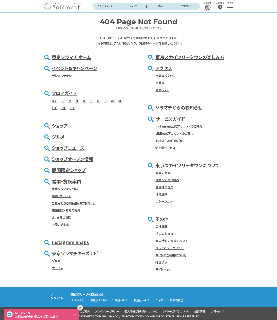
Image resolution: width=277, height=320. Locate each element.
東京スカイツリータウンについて (187, 165)
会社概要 (161, 226)
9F (120, 101)
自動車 (160, 82)
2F (70, 101)
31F (72, 108)
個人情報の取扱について (171, 240)
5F (91, 101)
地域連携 (161, 194)
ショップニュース (68, 148)
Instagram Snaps (70, 242)
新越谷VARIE (141, 300)
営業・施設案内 (66, 181)
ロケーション (163, 201)
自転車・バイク (164, 75)
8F (113, 101)
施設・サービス (61, 196)
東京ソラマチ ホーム (71, 57)
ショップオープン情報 (72, 159)
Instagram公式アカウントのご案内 (178, 126)
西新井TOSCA (99, 300)
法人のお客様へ (165, 233)
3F (77, 101)
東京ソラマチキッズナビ (75, 253)
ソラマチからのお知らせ (178, 107)
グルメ (160, 6)
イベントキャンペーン (106, 6)
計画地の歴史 (164, 187)
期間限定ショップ (69, 170)
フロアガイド (186, 6)
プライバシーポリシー (169, 248)
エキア (159, 300)
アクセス (163, 68)
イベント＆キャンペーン (74, 68)
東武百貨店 (176, 300)
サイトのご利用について (170, 255)
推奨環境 (161, 262)
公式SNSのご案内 (79, 311)
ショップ (133, 6)
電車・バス (162, 90)
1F (62, 101)
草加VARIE (121, 300)
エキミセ (79, 300)
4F (84, 101)
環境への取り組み (167, 180)
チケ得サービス (165, 147)
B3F (54, 101)
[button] (41, 314)
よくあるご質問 (61, 217)
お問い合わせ (61, 224)
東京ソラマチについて (66, 188)
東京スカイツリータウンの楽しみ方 (189, 57)
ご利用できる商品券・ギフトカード (74, 203)
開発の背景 (163, 172)
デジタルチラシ (62, 75)
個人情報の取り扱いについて (140, 311)
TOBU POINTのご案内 (170, 140)
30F (63, 108)
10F (54, 108)
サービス (57, 268)
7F (105, 101)
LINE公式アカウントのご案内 (174, 133)
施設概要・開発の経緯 (66, 210)
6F (98, 101)
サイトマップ (163, 269)
